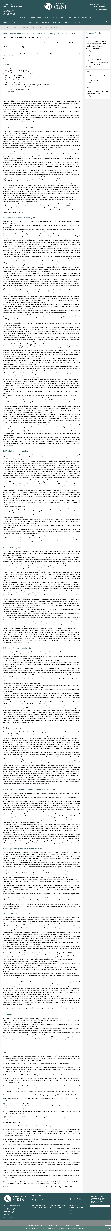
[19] (4, 1148)
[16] (4, 1129)
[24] (4, 1176)
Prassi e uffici (78, 22)
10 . (17, 89)
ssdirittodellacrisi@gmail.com (11, 1216)
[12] (4, 1111)
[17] (4, 1139)
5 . (13, 77)
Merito (67, 22)
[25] (4, 1181)
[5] (4, 1075)
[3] (4, 1064)
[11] (4, 1104)
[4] (4, 1067)
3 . (19, 73)
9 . (21, 87)
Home (4, 27)
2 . (17, 70)
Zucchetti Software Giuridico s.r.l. (74, 1225)
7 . (12, 82)
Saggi (30, 22)
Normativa (46, 22)
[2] (4, 1056)
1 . (7, 68)
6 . (15, 80)
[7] (4, 1086)
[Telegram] (4, 14)
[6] (4, 1078)
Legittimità (57, 22)
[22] (4, 1162)
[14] (4, 1122)
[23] (4, 1170)
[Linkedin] (11, 14)
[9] (4, 1095)
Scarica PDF (28, 47)
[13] (4, 1117)
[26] (4, 1187)
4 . (14, 75)
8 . (28, 84)
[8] (4, 1091)
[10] (4, 1098)
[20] (4, 1151)
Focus (37, 22)
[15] (4, 1126)
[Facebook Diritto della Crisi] (14, 14)
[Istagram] (8, 14)
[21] (4, 1159)
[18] (4, 1145)
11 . (8, 91)
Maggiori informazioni (100, 1206)
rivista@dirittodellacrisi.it (10, 1213)
